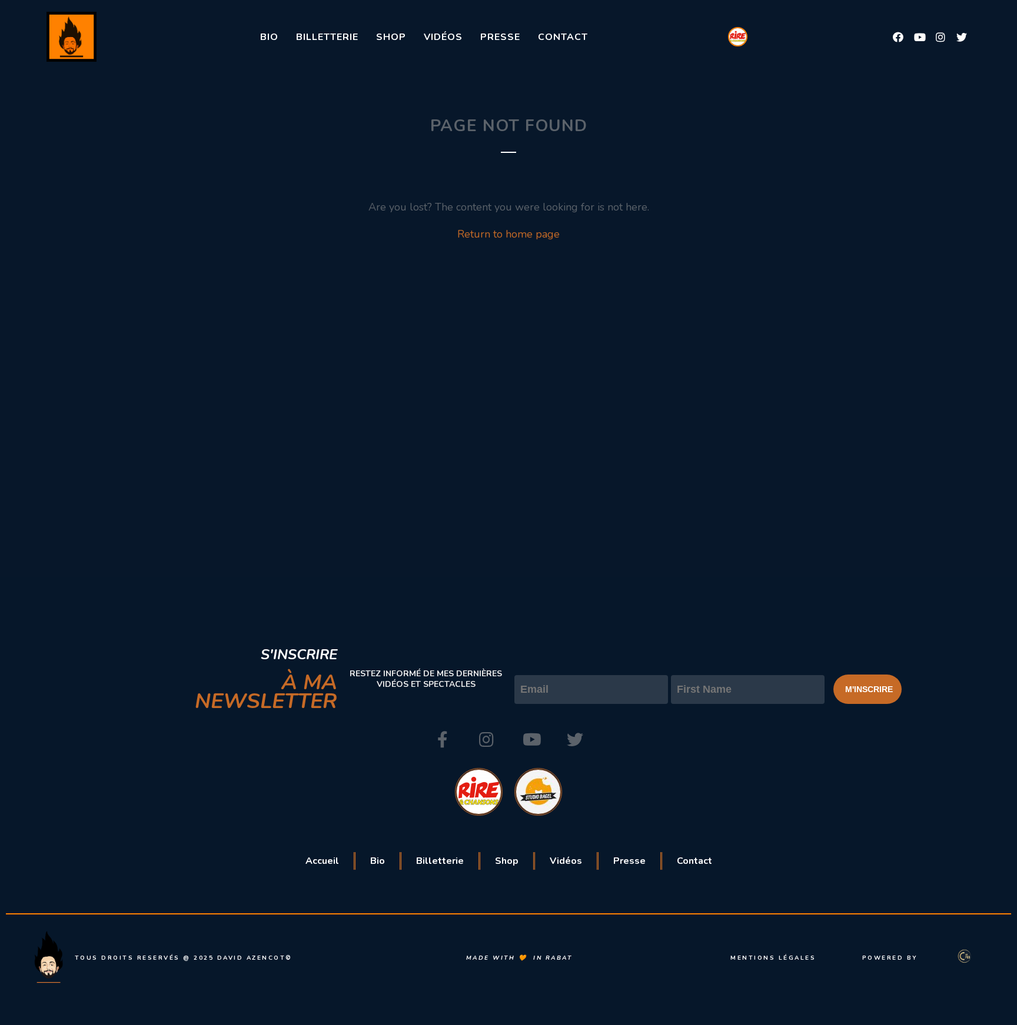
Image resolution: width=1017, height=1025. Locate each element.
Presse (500, 37)
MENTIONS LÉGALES (773, 958)
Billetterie (327, 37)
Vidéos (443, 37)
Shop (391, 37)
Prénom (690, 665)
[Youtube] (919, 37)
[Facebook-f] (442, 739)
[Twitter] (961, 37)
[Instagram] (940, 37)
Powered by (890, 958)
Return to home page (508, 234)
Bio (269, 37)
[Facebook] (898, 37)
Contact (563, 37)
